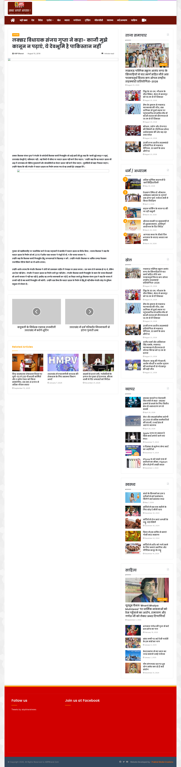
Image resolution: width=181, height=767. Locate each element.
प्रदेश (49, 20)
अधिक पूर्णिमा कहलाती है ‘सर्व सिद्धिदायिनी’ (154, 181)
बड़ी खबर (23, 20)
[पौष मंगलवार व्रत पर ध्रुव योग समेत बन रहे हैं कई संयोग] (133, 668)
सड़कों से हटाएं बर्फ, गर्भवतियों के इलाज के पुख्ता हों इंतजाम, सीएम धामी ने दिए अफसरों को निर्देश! (97, 377)
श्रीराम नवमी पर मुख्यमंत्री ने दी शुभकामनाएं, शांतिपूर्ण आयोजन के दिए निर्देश (156, 224)
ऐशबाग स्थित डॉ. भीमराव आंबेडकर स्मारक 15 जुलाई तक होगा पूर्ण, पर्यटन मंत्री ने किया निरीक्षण (155, 196)
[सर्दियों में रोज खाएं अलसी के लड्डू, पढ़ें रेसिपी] (133, 523)
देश (32, 20)
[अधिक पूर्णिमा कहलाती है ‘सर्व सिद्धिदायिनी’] (133, 184)
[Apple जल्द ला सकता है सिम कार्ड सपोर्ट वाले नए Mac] (133, 437)
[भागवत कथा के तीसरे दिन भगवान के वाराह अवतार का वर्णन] (133, 238)
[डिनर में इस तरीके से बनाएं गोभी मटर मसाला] (133, 536)
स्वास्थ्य (110, 20)
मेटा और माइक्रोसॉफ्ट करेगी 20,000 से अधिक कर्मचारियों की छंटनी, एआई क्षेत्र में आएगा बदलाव (156, 421)
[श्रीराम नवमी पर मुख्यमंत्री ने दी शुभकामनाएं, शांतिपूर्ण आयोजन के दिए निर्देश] (133, 225)
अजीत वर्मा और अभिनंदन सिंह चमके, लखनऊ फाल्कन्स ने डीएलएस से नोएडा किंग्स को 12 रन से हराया (154, 347)
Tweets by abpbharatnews (23, 709)
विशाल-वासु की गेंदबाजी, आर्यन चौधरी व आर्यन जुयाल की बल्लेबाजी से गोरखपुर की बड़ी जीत (156, 365)
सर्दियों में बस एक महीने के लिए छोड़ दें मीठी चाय (154, 508)
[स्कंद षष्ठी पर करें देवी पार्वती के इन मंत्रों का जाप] (133, 643)
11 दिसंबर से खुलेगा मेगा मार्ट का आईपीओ (156, 448)
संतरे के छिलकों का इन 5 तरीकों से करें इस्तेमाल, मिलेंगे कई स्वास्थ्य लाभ (154, 496)
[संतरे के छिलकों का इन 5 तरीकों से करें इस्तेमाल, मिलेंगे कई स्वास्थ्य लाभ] (133, 497)
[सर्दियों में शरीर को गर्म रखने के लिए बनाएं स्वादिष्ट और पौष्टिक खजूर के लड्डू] (133, 548)
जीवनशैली (98, 20)
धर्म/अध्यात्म (122, 20)
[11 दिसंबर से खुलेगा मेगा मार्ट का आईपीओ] (133, 450)
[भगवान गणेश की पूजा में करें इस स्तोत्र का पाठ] (133, 630)
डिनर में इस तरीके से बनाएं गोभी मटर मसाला (155, 533)
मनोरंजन (77, 20)
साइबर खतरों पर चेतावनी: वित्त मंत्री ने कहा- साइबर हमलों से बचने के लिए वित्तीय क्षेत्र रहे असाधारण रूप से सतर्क (156, 404)
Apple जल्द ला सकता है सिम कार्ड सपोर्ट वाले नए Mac (154, 436)
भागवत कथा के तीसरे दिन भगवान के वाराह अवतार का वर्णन (155, 237)
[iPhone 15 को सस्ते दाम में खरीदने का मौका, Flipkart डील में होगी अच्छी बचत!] (133, 463)
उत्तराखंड (16, 35)
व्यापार (67, 20)
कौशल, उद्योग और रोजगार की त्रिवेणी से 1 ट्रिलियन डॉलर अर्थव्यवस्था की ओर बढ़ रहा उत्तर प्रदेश (156, 130)
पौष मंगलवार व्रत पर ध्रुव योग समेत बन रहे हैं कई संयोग (154, 667)
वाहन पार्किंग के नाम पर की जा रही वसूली (155, 210)
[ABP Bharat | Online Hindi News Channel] (20, 8)
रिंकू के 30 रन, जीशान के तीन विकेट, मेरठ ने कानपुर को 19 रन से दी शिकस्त (155, 94)
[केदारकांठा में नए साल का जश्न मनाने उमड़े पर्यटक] (133, 655)
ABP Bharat (19, 53)
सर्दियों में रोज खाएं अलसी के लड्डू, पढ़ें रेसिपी (155, 521)
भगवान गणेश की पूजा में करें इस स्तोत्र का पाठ (156, 627)
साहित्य (134, 20)
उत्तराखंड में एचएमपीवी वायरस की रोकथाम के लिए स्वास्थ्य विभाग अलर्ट (63, 377)
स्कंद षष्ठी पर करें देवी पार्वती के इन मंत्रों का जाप (155, 640)
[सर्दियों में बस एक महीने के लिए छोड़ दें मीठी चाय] (133, 511)
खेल (59, 20)
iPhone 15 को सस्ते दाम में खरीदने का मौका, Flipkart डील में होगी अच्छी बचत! (155, 462)
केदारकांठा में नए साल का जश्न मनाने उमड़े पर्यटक (154, 653)
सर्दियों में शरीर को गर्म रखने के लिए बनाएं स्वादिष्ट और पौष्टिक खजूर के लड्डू (155, 547)
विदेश (40, 20)
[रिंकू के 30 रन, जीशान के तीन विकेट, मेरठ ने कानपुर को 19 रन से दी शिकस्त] (133, 95)
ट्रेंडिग (87, 20)
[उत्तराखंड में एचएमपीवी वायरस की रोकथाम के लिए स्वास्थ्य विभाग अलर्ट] (63, 362)
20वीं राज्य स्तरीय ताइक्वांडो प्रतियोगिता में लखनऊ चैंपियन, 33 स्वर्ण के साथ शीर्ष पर (155, 146)
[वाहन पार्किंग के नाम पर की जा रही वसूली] (133, 212)
